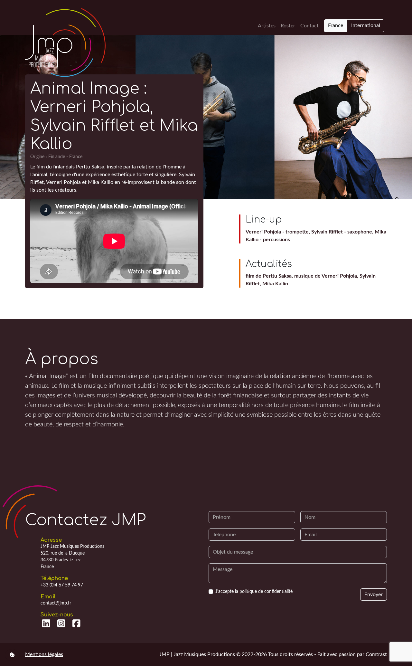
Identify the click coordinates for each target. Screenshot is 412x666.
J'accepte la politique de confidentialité (254, 591)
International (365, 25)
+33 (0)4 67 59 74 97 (62, 585)
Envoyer (373, 594)
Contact (309, 25)
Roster (288, 25)
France (335, 25)
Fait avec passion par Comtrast (352, 654)
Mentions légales (44, 654)
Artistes (267, 25)
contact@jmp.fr (56, 603)
